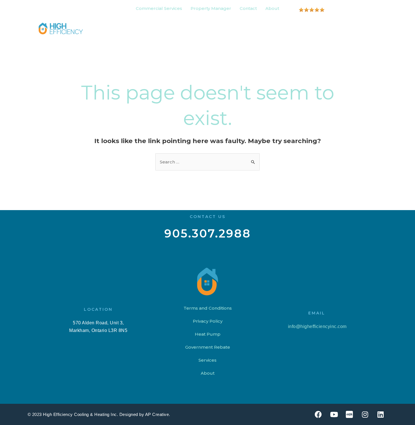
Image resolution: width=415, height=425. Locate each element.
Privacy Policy (207, 321)
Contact (248, 8)
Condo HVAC (216, 28)
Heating (142, 28)
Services (207, 360)
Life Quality (256, 28)
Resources (299, 28)
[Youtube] (334, 414)
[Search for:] (207, 162)
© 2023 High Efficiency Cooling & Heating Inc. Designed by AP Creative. (99, 414)
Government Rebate (207, 347)
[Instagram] (365, 414)
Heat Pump (177, 28)
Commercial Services (159, 8)
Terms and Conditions (208, 308)
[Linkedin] (381, 414)
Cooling (113, 28)
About (272, 8)
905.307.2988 (207, 233)
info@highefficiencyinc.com (317, 326)
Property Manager (211, 8)
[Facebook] (318, 414)
